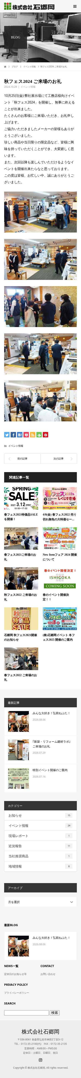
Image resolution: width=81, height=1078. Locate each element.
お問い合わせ (47, 974)
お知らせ (39, 815)
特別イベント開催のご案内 (50, 770)
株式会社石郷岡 (40, 1031)
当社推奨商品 (39, 856)
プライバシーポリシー (16, 992)
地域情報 (39, 866)
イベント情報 (28, 87)
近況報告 (39, 846)
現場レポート (39, 835)
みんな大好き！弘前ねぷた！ (51, 713)
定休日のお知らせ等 (15, 974)
